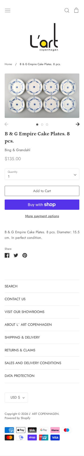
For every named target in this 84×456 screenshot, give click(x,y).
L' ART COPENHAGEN (44, 414)
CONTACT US (15, 299)
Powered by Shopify (17, 418)
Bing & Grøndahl (17, 150)
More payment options (42, 216)
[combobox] (42, 174)
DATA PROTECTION (20, 375)
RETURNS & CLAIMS (20, 350)
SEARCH (11, 286)
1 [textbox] (9, 176)
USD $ (15, 397)
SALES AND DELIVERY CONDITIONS (33, 363)
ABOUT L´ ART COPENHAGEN (28, 324)
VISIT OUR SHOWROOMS (24, 311)
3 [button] (47, 124)
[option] (42, 95)
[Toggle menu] (8, 10)
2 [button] (42, 124)
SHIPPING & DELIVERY (22, 337)
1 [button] (37, 124)
